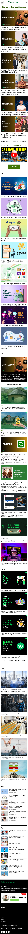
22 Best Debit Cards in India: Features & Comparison (16, 807)
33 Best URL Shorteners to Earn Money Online (12, 262)
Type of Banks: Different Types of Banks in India (17, 795)
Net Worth (3, 921)
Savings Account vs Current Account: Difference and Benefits (17, 801)
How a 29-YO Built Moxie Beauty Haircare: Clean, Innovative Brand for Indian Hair (13, 49)
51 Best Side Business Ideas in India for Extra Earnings (16, 837)
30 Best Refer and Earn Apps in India (14, 217)
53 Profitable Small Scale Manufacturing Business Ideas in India (17, 855)
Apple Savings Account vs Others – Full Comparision (17, 790)
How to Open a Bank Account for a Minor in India (17, 812)
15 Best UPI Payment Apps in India (13, 284)
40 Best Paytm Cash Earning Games (13, 196)
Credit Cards (4, 915)
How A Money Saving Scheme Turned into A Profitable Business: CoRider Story (13, 455)
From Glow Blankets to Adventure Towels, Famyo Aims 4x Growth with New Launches (13, 135)
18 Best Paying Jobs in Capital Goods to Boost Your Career (13, 779)
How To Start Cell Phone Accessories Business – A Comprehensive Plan (15, 866)
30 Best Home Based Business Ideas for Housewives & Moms (16, 848)
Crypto (2, 917)
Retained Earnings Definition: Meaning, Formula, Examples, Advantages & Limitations (13, 656)
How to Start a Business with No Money (17, 831)
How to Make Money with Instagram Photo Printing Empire (13, 513)
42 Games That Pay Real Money (12, 325)
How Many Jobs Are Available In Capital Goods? (13, 713)
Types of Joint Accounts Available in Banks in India (17, 818)
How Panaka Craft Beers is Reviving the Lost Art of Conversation (13, 28)
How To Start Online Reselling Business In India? (16, 860)
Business (3, 912)
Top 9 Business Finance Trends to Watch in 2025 (13, 590)
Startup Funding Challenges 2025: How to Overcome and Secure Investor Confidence (14, 634)
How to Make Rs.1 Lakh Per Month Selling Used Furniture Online (12, 537)
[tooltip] (2, 932)
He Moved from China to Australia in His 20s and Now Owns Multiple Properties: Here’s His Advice (13, 434)
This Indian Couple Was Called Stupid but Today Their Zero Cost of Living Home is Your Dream (13, 408)
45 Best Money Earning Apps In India (14, 304)
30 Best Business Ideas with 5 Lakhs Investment (16, 872)
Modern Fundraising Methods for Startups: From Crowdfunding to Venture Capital (13, 612)
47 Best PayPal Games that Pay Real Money (13, 239)
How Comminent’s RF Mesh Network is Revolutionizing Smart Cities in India (14, 114)
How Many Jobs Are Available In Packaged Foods (13, 735)
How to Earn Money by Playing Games (10, 561)
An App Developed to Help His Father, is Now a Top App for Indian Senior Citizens (13, 483)
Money (2, 405)
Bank (2, 910)
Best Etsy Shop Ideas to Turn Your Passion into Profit (16, 842)
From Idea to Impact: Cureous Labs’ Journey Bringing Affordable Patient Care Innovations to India (13, 92)
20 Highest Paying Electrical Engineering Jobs (12, 757)
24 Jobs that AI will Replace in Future (11, 689)
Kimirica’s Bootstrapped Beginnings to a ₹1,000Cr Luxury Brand (14, 71)
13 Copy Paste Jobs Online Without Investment (13, 347)
